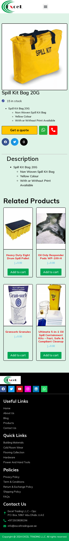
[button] (45, 6)
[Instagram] (28, 389)
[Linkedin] (36, 389)
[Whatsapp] (44, 389)
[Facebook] (3, 389)
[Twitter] (11, 389)
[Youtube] (19, 389)
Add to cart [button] (18, 272)
